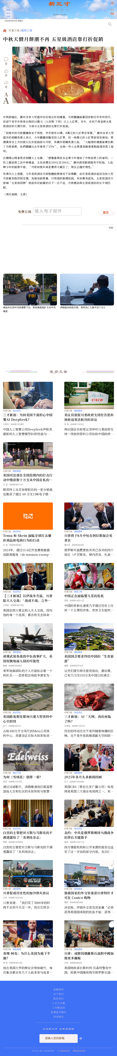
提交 (106, 213)
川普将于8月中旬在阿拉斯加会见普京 (88, 537)
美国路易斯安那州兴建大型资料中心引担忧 (28, 718)
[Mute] (67, 10)
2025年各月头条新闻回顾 (83, 777)
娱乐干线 (17, 772)
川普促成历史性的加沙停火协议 (26, 893)
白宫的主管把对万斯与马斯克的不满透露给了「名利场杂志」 (28, 835)
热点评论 (17, 410)
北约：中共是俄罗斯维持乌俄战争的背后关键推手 (89, 835)
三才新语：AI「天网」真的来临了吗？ (87, 718)
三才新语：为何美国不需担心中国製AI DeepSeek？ (28, 417)
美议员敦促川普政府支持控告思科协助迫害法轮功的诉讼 (89, 417)
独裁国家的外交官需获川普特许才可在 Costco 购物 (89, 895)
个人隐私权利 (63, 1051)
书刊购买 (58, 1017)
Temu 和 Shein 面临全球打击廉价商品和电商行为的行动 (27, 537)
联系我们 (58, 998)
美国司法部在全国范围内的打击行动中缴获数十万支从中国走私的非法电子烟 (28, 477)
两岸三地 (26, 31)
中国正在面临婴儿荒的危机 (84, 595)
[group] (62, 12)
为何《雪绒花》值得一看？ (23, 777)
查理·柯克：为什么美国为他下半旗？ (26, 955)
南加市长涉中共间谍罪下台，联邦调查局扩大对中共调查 (29, 309)
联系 (8, 13)
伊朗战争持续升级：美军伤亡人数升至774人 (82, 307)
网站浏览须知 (79, 1051)
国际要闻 (78, 410)
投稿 (8, 10)
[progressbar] (71, 10)
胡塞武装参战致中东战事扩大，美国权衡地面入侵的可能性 (28, 658)
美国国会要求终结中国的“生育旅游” (89, 658)
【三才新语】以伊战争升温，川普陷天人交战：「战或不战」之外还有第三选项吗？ (28, 598)
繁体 (112, 10)
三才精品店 (58, 1007)
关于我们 (58, 994)
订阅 (8, 16)
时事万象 (14, 31)
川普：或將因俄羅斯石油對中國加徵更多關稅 (89, 955)
